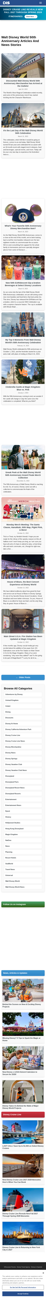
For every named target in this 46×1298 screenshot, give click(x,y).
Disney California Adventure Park (18, 729)
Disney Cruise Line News (15, 741)
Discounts (9, 718)
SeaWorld (9, 864)
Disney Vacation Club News (16, 770)
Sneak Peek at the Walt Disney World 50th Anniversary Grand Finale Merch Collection (23, 475)
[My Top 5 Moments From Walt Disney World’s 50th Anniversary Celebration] (23, 324)
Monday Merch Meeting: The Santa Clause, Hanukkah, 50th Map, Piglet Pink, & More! (23, 527)
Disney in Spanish (36, 1267)
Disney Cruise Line (12, 735)
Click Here (30, 16)
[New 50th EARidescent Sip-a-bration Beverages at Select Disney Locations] (23, 267)
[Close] (43, 1272)
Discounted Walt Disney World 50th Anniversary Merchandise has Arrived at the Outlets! (23, 83)
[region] (23, 1284)
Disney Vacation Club (13, 764)
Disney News (10, 753)
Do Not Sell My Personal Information (23, 1287)
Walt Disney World (12, 881)
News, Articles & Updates (15, 973)
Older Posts (23, 677)
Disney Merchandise (13, 747)
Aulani (7, 706)
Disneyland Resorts (13, 794)
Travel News (10, 869)
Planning (8, 852)
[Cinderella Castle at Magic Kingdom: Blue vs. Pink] (23, 372)
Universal (9, 875)
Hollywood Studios (12, 823)
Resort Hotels (10, 858)
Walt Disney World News (14, 887)
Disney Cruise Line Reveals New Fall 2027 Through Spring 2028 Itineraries (23, 13)
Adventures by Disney (14, 694)
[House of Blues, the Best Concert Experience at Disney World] (23, 566)
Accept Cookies (23, 1294)
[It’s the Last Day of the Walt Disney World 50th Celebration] (23, 115)
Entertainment (10, 799)
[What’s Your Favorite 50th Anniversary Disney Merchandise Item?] (23, 210)
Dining (7, 712)
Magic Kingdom (11, 834)
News (7, 846)
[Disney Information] (6, 2)
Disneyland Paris (12, 782)
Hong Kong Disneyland (14, 829)
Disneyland (9, 776)
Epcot (7, 811)
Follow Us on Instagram (14, 904)
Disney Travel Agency (23, 1267)
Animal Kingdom (11, 700)
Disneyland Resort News (15, 788)
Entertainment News (13, 805)
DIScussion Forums (10, 1267)
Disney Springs (11, 759)
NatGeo (8, 840)
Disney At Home (11, 724)
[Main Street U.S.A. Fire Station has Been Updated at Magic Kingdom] (23, 621)
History (8, 817)
